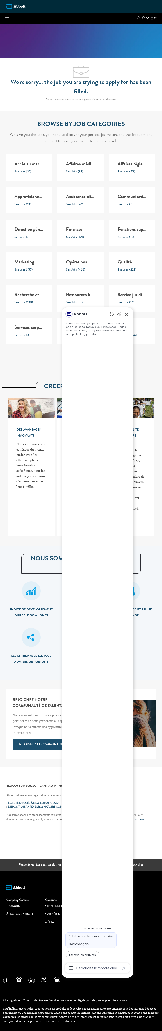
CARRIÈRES (52, 914)
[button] (139, 17)
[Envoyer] (123, 968)
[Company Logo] (16, 6)
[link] (42, 744)
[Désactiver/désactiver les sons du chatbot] (119, 314)
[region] (97, 640)
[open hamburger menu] (7, 17)
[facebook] (6, 980)
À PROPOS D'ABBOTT (19, 914)
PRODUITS (13, 906)
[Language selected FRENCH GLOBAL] (145, 17)
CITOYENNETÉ (54, 906)
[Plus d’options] (71, 968)
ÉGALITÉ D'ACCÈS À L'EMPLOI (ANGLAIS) (33, 803)
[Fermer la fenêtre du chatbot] (126, 314)
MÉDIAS (50, 922)
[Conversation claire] (112, 314)
